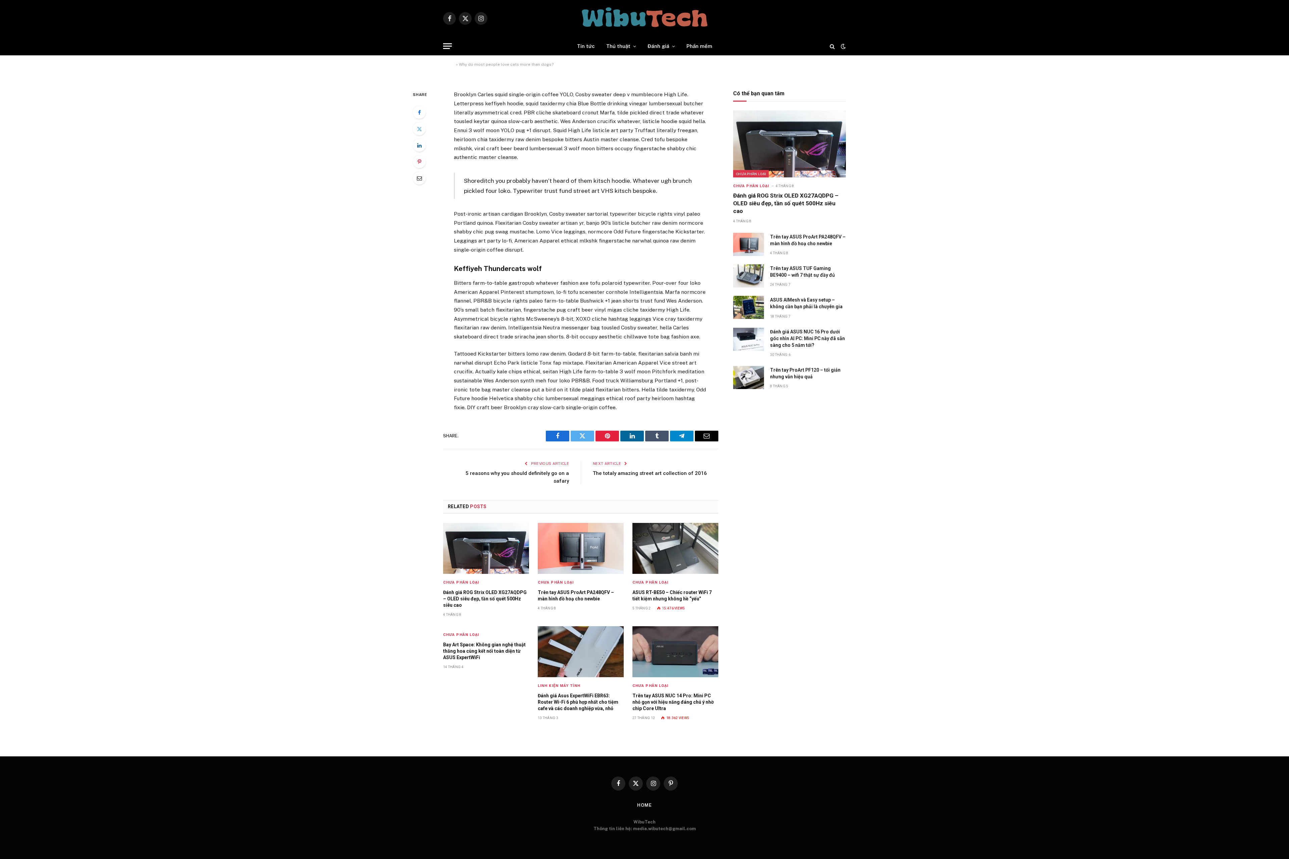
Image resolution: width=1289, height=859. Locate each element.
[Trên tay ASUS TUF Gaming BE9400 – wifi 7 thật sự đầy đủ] (748, 275)
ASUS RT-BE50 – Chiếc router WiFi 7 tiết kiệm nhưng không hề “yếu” (672, 595)
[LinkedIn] (419, 145)
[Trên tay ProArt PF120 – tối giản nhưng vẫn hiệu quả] (748, 377)
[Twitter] (419, 128)
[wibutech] (644, 18)
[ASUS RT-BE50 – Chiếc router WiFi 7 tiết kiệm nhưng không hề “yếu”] (675, 548)
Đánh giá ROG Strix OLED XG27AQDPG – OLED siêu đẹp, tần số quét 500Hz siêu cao (485, 599)
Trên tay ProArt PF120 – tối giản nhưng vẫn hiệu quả (805, 373)
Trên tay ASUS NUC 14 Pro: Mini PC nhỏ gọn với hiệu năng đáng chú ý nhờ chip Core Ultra (673, 702)
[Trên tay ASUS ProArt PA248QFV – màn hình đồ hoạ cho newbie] (581, 548)
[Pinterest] (419, 161)
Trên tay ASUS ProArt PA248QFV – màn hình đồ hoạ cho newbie (576, 595)
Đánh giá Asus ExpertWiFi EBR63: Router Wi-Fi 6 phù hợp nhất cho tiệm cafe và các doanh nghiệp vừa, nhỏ (578, 702)
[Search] (832, 46)
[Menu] (447, 46)
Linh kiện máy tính (559, 686)
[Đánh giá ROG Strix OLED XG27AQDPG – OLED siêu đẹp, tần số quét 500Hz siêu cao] (486, 548)
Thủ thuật (618, 46)
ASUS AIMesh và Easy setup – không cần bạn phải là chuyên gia (806, 303)
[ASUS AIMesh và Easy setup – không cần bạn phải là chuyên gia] (748, 307)
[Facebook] (419, 112)
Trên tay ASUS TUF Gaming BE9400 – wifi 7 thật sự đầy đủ (802, 272)
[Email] (419, 178)
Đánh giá (658, 46)
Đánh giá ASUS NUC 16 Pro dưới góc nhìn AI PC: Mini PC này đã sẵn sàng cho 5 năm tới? (807, 338)
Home (449, 64)
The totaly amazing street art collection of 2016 (650, 473)
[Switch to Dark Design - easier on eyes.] (842, 46)
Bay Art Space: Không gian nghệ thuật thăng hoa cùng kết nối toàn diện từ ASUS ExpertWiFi (484, 651)
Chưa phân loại (461, 582)
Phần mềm (699, 46)
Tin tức (586, 46)
